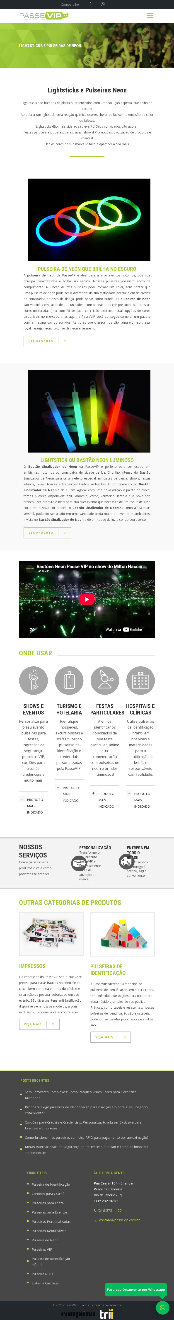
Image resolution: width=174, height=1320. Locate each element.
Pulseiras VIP (42, 1249)
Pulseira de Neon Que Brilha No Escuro (87, 269)
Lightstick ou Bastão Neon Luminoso (87, 460)
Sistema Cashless (45, 1283)
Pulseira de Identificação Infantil (51, 1261)
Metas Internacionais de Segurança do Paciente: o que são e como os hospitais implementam (86, 1149)
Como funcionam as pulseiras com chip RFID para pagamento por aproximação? (87, 1137)
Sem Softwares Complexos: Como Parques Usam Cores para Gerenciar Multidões (80, 1095)
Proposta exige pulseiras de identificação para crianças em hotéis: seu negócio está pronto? (86, 1110)
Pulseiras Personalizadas (51, 1221)
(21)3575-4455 (110, 1210)
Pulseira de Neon (45, 1240)
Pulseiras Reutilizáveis (49, 1230)
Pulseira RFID (42, 1274)
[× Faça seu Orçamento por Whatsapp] (162, 1308)
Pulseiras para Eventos (50, 1212)
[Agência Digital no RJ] (106, 1314)
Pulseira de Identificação (51, 1184)
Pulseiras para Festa (48, 1203)
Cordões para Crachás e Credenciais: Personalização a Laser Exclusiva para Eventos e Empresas (83, 1125)
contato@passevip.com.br (119, 1220)
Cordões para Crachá (48, 1193)
